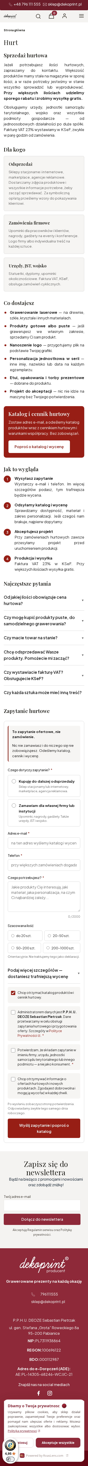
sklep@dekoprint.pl (65, 4)
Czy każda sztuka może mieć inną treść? (43, 692)
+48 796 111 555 (27, 4)
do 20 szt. (24, 936)
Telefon (15, 855)
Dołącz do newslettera (42, 1219)
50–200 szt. (25, 948)
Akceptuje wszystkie (58, 1443)
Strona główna (14, 30)
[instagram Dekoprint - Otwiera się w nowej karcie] (50, 1393)
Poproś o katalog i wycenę (39, 446)
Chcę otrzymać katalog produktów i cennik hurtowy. (46, 994)
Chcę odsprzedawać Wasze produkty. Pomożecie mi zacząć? (44, 655)
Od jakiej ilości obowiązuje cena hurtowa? (44, 600)
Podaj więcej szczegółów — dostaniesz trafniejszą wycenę (44, 973)
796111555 (49, 1294)
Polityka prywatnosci (22, 1431)
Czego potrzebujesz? (26, 877)
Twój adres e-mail (17, 1196)
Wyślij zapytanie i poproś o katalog (44, 1128)
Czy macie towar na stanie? (44, 637)
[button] (51, 17)
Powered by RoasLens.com (41, 1456)
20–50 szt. (61, 936)
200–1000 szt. (63, 948)
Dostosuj (20, 1443)
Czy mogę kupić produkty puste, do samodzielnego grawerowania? (44, 620)
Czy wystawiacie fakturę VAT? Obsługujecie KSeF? (44, 675)
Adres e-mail (19, 833)
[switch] (10, 1459)
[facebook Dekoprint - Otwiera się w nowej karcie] (38, 1393)
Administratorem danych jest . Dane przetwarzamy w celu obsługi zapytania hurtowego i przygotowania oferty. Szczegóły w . (47, 1023)
